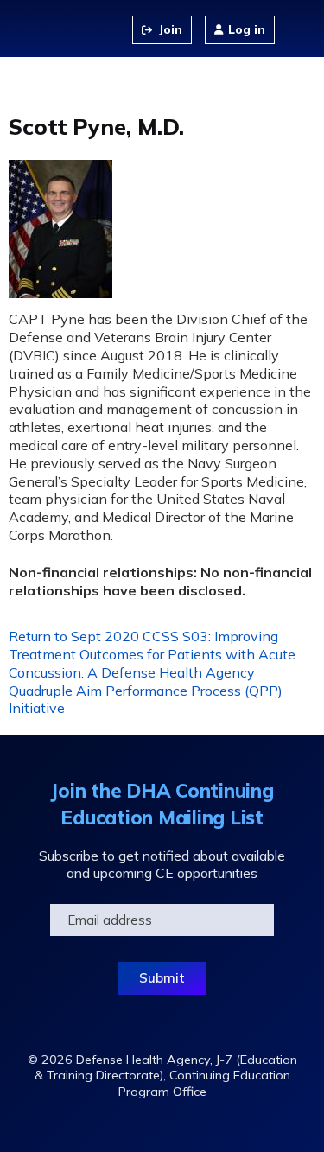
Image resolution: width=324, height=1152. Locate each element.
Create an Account (162, 30)
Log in (246, 29)
